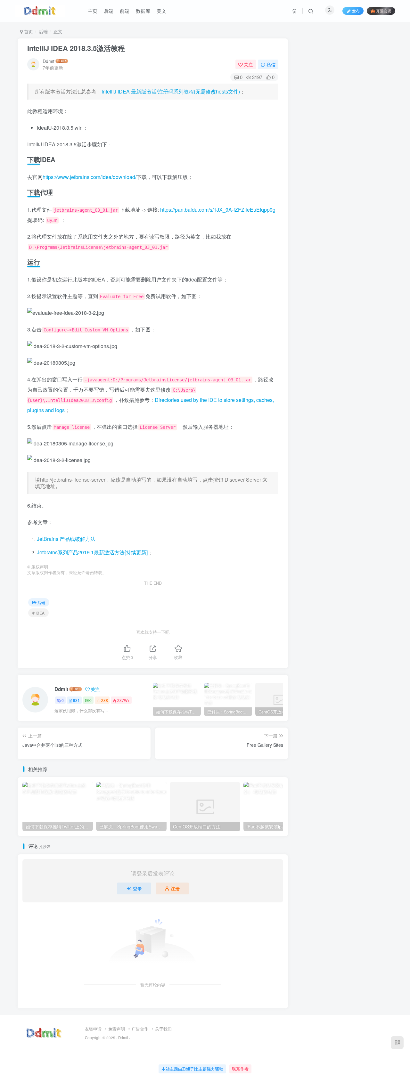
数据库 (143, 10)
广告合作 (140, 1029)
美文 (161, 10)
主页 (92, 10)
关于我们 (163, 1029)
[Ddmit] (44, 1033)
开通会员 (383, 10)
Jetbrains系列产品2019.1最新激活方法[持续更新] (92, 552)
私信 (270, 64)
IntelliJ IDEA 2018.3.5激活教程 (76, 48)
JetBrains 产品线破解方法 (66, 538)
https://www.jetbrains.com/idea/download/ (89, 177)
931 (76, 700)
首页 (28, 31)
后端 (108, 10)
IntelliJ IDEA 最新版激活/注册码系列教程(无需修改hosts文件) (171, 91)
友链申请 (93, 1029)
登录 (137, 888)
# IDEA (38, 612)
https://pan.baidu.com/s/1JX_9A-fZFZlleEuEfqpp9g (217, 209)
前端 (124, 10)
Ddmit (48, 61)
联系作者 (240, 1069)
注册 (175, 888)
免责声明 (116, 1029)
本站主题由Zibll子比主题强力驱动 (192, 1069)
